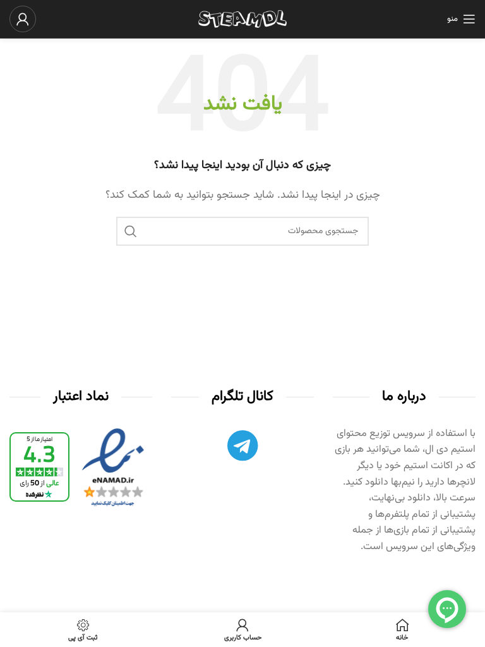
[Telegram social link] (242, 449)
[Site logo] (242, 19)
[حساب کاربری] (22, 19)
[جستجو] (130, 231)
